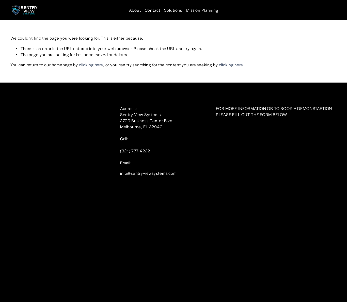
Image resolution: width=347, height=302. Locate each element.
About (135, 10)
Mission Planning (202, 10)
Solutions (173, 10)
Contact (152, 10)
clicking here (91, 65)
